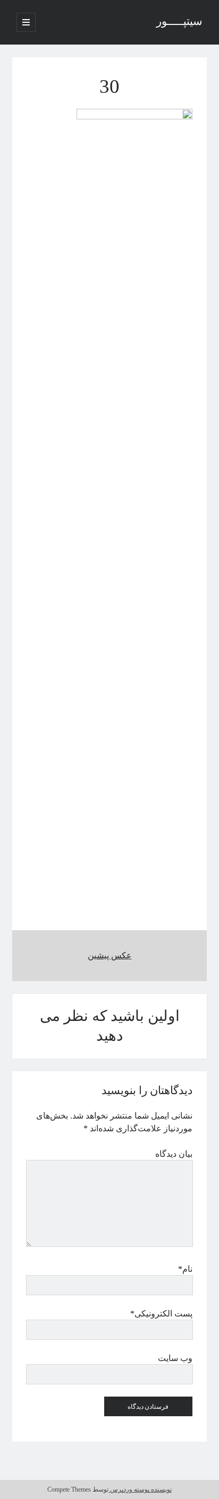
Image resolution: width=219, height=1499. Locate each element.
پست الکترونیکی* (161, 1313)
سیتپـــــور (179, 22)
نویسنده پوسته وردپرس (140, 1489)
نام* (185, 1268)
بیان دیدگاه (173, 1153)
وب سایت (175, 1358)
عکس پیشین (110, 955)
